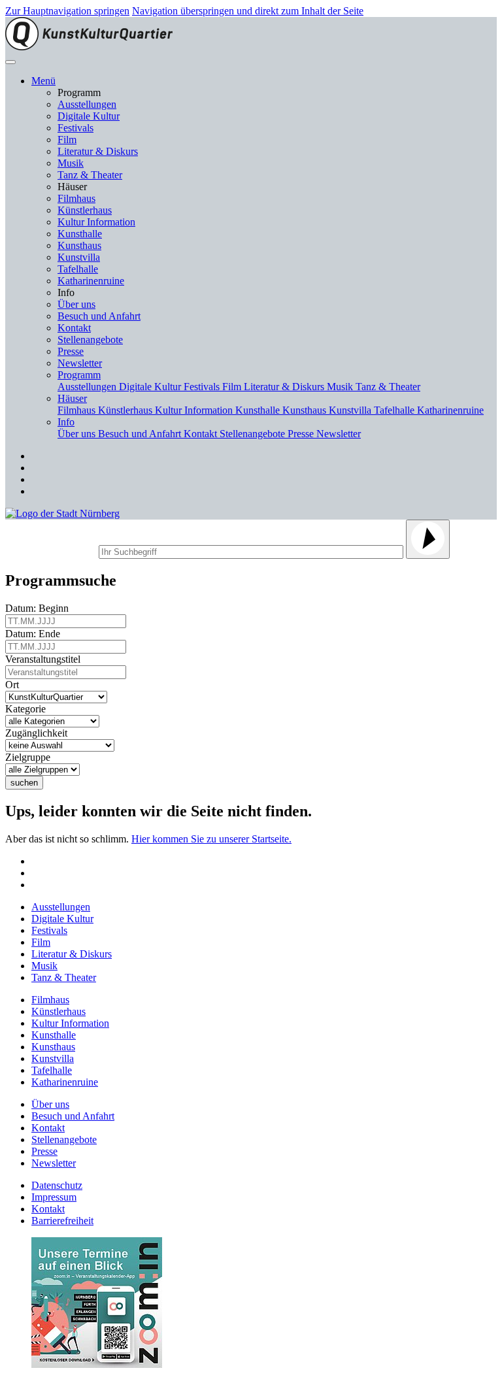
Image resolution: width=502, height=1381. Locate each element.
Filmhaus (76, 198)
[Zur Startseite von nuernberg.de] (62, 513)
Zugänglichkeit (39, 733)
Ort (14, 684)
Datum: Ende (35, 633)
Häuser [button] (72, 398)
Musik (71, 163)
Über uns (76, 304)
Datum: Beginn (39, 608)
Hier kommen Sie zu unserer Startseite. (211, 838)
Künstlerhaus (85, 210)
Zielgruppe (30, 757)
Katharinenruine (91, 280)
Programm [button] (79, 374)
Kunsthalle (80, 233)
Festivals (75, 127)
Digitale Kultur (89, 116)
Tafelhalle (78, 269)
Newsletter (80, 363)
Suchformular (50, 550)
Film (67, 139)
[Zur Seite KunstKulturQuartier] (89, 46)
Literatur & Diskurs (98, 151)
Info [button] (66, 421)
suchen (24, 783)
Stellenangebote (90, 339)
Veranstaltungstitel (45, 659)
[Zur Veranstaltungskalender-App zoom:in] (96, 1364)
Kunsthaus (79, 245)
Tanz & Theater (90, 174)
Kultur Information (96, 221)
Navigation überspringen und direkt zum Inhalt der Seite (247, 10)
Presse (71, 351)
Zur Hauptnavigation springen (67, 10)
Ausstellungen (87, 104)
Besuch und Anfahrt (99, 316)
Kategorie (28, 708)
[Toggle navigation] (10, 62)
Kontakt (74, 327)
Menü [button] (43, 80)
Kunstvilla (79, 257)
